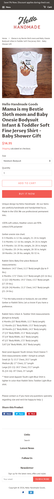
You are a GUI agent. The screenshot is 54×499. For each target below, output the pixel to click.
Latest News (27, 448)
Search (27, 440)
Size (4, 155)
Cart (49, 7)
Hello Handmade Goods (35, 487)
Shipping (6, 148)
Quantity (6, 167)
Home (4, 38)
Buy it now (27, 193)
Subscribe (42, 479)
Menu (8, 7)
